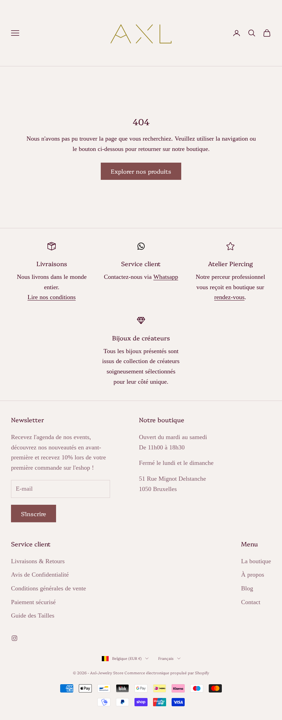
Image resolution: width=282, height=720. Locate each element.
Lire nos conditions (52, 297)
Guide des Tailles (32, 615)
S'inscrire (33, 513)
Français (166, 658)
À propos (252, 574)
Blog (247, 588)
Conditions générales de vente (48, 588)
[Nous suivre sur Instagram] (14, 638)
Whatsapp (165, 276)
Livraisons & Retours (38, 561)
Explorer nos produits (141, 171)
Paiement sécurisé (33, 602)
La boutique (256, 561)
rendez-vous (229, 297)
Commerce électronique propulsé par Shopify (166, 672)
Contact (250, 602)
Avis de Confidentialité (40, 574)
